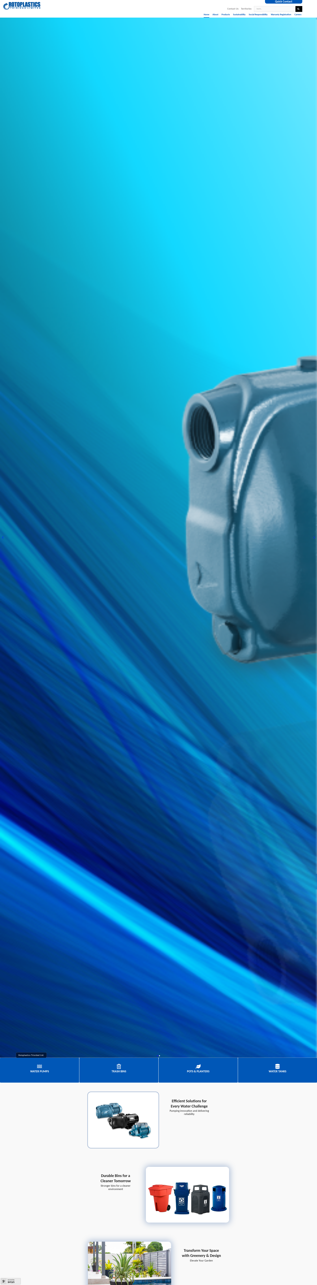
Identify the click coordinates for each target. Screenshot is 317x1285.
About (215, 15)
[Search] (298, 9)
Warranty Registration (281, 15)
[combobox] (274, 9)
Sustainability (239, 15)
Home (206, 15)
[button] (2, 537)
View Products (39, 1069)
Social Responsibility (258, 15)
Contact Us (232, 9)
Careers (297, 15)
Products (226, 15)
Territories (246, 9)
